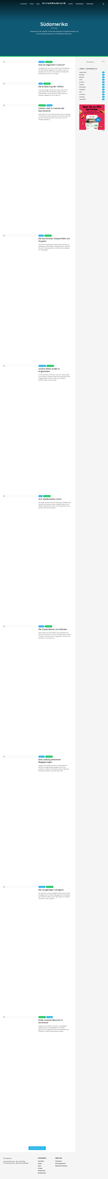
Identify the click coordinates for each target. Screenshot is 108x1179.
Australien (23, 3)
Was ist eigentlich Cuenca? (51, 65)
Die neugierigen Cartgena (51, 889)
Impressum (58, 1161)
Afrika (32, 3)
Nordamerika (79, 3)
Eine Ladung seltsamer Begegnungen (49, 760)
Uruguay (49, 105)
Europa (71, 3)
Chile (40, 83)
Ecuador (41, 62)
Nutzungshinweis (60, 1163)
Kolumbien (41, 886)
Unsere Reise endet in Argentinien (49, 370)
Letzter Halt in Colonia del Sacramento (51, 109)
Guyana (41, 235)
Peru (40, 496)
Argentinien (42, 365)
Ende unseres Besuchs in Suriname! (50, 1021)
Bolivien (41, 626)
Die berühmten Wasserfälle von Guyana (54, 239)
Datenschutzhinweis (61, 1166)
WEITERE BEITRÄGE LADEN (37, 1148)
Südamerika (89, 3)
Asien (38, 3)
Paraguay (41, 756)
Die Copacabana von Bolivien (52, 629)
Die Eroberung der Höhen (51, 86)
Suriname (49, 1017)
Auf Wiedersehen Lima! (49, 499)
